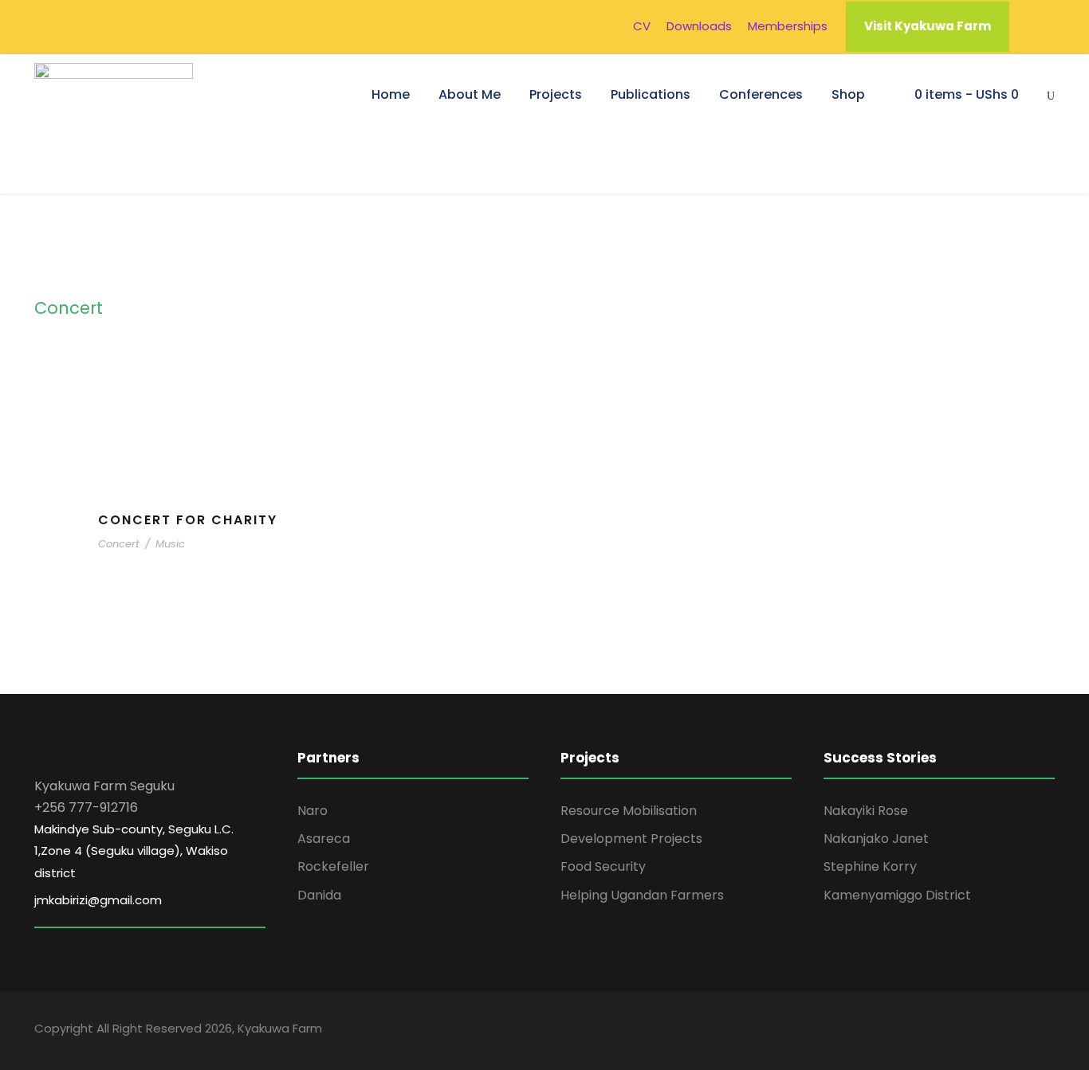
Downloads (699, 26)
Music (170, 543)
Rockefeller (333, 866)
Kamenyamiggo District (897, 895)
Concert (119, 543)
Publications (650, 94)
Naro (312, 811)
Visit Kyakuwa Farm (927, 26)
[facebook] (937, 1031)
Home (391, 94)
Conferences (761, 94)
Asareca (323, 838)
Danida (319, 895)
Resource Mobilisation (628, 811)
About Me (469, 94)
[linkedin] (965, 1031)
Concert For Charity (187, 520)
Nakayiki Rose (866, 811)
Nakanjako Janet (876, 838)
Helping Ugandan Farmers (642, 895)
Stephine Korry (870, 866)
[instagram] (1049, 1031)
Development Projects (631, 838)
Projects (555, 94)
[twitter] (1021, 1031)
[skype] (993, 1031)
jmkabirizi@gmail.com (98, 900)
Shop (848, 94)
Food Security (603, 866)
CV (642, 26)
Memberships (788, 26)
